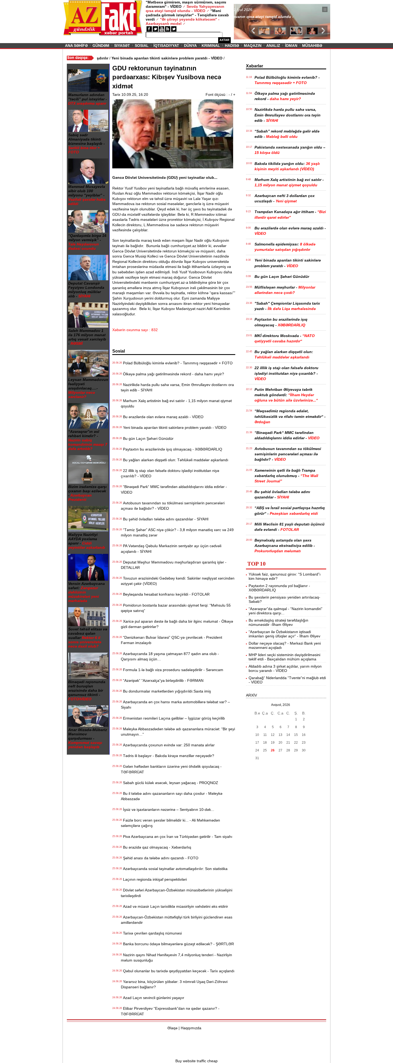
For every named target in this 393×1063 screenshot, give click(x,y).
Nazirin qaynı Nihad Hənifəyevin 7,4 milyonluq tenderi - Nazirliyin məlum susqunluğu (176, 957)
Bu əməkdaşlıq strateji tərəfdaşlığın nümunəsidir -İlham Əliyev (278, 622)
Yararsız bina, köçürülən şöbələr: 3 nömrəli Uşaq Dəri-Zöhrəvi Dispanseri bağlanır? (174, 984)
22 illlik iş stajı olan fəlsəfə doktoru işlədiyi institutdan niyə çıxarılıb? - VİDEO (170, 473)
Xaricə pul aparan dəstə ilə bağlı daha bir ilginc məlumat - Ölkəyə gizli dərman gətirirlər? (177, 624)
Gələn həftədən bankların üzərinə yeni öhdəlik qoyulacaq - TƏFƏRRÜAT (171, 769)
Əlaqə (172, 1028)
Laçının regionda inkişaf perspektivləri (154, 879)
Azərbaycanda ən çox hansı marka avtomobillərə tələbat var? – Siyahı (175, 704)
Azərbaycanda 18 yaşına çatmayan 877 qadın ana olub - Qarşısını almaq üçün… (170, 656)
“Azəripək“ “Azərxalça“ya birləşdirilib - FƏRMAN (162, 680)
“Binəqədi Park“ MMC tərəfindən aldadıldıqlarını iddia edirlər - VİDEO (174, 489)
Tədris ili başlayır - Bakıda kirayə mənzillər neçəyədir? (167, 756)
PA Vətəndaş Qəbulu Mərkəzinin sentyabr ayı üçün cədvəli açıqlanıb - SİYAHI (171, 548)
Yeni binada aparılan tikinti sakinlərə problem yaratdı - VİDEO (173, 427)
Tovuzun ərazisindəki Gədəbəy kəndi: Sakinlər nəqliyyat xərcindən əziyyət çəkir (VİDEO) (177, 581)
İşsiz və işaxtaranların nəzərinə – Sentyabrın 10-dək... (167, 809)
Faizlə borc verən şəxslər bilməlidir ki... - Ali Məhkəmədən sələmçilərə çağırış (170, 823)
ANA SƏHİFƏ (76, 45)
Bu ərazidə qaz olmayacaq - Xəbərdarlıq (156, 847)
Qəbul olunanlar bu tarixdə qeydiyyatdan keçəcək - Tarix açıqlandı (177, 971)
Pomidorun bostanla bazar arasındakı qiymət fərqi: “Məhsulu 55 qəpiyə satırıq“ (176, 608)
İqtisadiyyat (166, 45)
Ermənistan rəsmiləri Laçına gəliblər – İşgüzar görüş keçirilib (173, 718)
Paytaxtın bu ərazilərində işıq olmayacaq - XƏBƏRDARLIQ (171, 449)
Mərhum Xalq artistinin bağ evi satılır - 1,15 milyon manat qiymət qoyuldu (176, 403)
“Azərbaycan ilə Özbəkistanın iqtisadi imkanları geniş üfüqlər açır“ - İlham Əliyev (284, 634)
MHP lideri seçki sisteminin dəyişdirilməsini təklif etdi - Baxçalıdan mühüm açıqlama (284, 657)
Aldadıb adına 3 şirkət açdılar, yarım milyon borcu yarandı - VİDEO (285, 668)
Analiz (273, 45)
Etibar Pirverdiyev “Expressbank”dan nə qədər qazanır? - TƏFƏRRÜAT (170, 1011)
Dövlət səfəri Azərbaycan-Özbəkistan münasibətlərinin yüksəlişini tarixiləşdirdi (176, 893)
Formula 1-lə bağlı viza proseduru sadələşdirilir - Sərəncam (172, 670)
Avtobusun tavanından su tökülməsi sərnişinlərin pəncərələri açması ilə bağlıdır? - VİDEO (173, 505)
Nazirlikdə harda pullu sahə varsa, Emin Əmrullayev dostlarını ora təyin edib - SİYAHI (177, 387)
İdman (291, 45)
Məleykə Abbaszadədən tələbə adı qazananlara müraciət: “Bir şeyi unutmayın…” (178, 731)
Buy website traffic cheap (196, 1061)
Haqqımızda (191, 1028)
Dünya (190, 45)
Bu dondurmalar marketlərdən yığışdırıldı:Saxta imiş (166, 691)
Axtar (224, 39)
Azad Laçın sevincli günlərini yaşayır (152, 998)
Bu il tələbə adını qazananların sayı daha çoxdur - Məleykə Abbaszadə (171, 796)
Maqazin (252, 45)
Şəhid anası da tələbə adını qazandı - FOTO (159, 858)
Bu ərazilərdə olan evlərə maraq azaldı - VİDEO (162, 417)
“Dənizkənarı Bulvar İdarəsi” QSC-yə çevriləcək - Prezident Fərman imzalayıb (171, 640)
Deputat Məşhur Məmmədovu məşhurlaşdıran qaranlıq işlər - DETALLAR (173, 565)
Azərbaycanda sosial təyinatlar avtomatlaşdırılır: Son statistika (174, 869)
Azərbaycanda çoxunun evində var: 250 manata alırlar (168, 745)
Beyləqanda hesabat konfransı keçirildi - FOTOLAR (165, 594)
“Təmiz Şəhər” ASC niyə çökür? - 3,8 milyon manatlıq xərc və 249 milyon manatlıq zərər (177, 532)
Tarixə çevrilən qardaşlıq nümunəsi (151, 933)
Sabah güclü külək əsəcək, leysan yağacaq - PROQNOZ (169, 783)
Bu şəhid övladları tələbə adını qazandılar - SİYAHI (165, 519)
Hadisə (232, 45)
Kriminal (211, 45)
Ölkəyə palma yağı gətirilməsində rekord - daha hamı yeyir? (172, 374)
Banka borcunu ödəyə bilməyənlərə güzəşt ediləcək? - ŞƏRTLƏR (177, 944)
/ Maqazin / (245, 10)
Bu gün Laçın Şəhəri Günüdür (147, 438)
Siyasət (122, 45)
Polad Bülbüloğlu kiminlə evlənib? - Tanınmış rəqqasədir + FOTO (177, 363)
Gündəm (101, 45)
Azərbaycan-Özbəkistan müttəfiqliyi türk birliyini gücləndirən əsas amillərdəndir (176, 920)
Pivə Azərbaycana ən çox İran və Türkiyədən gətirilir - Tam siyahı (176, 836)
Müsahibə (312, 45)
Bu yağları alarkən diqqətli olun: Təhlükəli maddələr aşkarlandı (174, 460)
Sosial (142, 45)
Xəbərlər (254, 66)
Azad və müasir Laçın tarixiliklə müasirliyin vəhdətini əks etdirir (174, 906)
